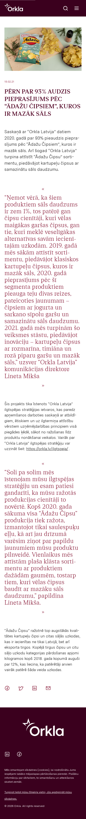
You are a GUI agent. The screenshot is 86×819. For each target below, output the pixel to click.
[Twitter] (21, 688)
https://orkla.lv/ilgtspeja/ (47, 449)
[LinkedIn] (35, 688)
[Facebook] (7, 688)
